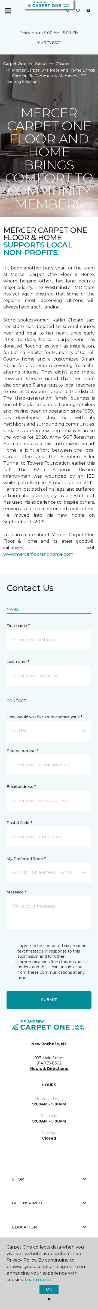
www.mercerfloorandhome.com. (38, 554)
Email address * (21, 787)
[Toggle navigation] (7, 10)
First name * (18, 626)
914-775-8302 (49, 42)
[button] (68, 11)
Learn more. (37, 1279)
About (41, 63)
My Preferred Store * (26, 859)
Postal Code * (19, 823)
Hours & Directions (49, 1068)
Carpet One (14, 63)
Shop (18, 1179)
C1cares (63, 63)
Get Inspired (27, 1203)
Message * (16, 892)
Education (24, 1227)
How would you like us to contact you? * (44, 717)
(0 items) (88, 10)
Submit (49, 999)
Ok (49, 1289)
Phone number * (22, 750)
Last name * (18, 662)
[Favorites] (78, 11)
